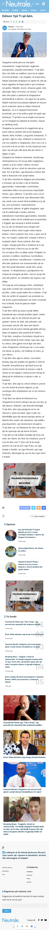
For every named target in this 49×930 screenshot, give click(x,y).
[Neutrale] (18, 4)
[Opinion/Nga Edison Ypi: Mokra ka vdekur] (11, 551)
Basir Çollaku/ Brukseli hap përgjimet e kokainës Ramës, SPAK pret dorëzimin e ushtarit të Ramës (24, 679)
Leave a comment (39, 516)
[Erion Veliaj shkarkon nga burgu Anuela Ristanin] (24, 742)
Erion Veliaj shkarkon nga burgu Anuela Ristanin (24, 634)
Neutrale (11, 26)
